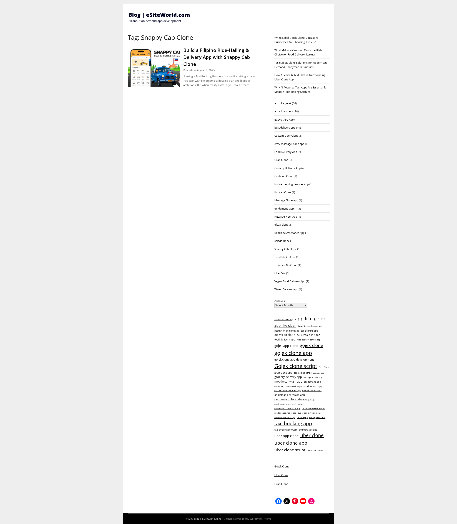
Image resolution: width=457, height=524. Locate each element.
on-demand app (312, 381)
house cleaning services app (291, 184)
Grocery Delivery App (287, 168)
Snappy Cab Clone (285, 249)
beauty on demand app (286, 330)
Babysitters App (284, 119)
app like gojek (282, 103)
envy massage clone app (289, 144)
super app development (309, 413)
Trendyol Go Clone (285, 265)
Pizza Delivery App (285, 216)
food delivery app (284, 339)
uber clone (312, 435)
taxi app (302, 417)
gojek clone (311, 345)
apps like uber (283, 111)
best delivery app (284, 127)
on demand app (284, 208)
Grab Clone (281, 160)
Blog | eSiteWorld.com (159, 14)
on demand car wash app (289, 394)
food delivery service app (308, 340)
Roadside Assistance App (289, 233)
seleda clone (282, 241)
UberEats (279, 273)
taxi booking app (293, 423)
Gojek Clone (281, 466)
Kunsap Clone (282, 192)
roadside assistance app (285, 413)
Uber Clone (281, 475)
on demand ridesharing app (287, 408)
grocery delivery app (288, 377)
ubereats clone (315, 450)
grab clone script (303, 372)
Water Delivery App (286, 289)
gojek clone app (293, 353)
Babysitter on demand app (309, 326)
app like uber (285, 325)
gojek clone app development (294, 360)
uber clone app (290, 443)
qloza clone (281, 224)
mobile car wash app (288, 381)
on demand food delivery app (294, 399)
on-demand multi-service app (288, 386)
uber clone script (289, 449)
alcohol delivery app (283, 319)
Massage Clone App (286, 200)
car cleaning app (309, 330)
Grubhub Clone (283, 176)
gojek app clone (286, 346)
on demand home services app (288, 404)
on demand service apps (313, 408)
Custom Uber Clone (286, 135)
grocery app (318, 373)
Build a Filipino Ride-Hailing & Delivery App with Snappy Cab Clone (216, 57)
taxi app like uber (317, 417)
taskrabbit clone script (284, 417)
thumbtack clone (308, 429)
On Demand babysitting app (287, 390)
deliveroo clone (284, 335)
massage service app (312, 377)
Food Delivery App (285, 152)
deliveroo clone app (308, 335)
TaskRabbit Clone (284, 257)
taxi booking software (285, 429)
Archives (279, 301)
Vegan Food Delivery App (289, 281)
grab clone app (283, 372)
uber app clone (286, 435)
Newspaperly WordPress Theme (252, 518)
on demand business (312, 390)
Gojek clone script (295, 366)
